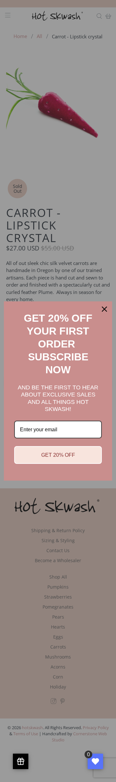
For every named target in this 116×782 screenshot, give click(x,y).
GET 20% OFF (58, 455)
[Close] (104, 309)
